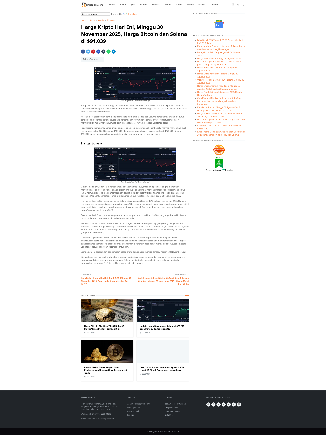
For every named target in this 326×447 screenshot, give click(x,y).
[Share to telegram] (114, 52)
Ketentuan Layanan (173, 411)
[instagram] (233, 4)
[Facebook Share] (83, 52)
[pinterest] (213, 404)
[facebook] (224, 404)
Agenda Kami (133, 411)
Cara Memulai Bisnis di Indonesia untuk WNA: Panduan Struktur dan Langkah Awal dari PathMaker (219, 101)
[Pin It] (93, 52)
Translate (132, 14)
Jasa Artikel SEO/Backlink (175, 404)
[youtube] (218, 404)
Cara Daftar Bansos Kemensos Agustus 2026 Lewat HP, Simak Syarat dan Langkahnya (162, 369)
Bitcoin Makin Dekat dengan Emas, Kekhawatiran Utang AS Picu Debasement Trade (105, 370)
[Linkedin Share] (98, 52)
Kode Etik (168, 415)
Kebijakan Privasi (172, 407)
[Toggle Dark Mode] (238, 4)
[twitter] (229, 404)
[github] (239, 404)
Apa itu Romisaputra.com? (138, 404)
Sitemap (130, 415)
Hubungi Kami (133, 407)
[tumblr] (234, 404)
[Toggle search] (242, 4)
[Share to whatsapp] (108, 52)
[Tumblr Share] (103, 52)
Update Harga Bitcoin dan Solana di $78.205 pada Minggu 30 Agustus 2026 (162, 327)
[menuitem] (112, 4)
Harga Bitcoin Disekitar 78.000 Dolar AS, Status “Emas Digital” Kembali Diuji (104, 327)
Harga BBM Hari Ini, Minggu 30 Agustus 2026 (219, 58)
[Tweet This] (88, 52)
